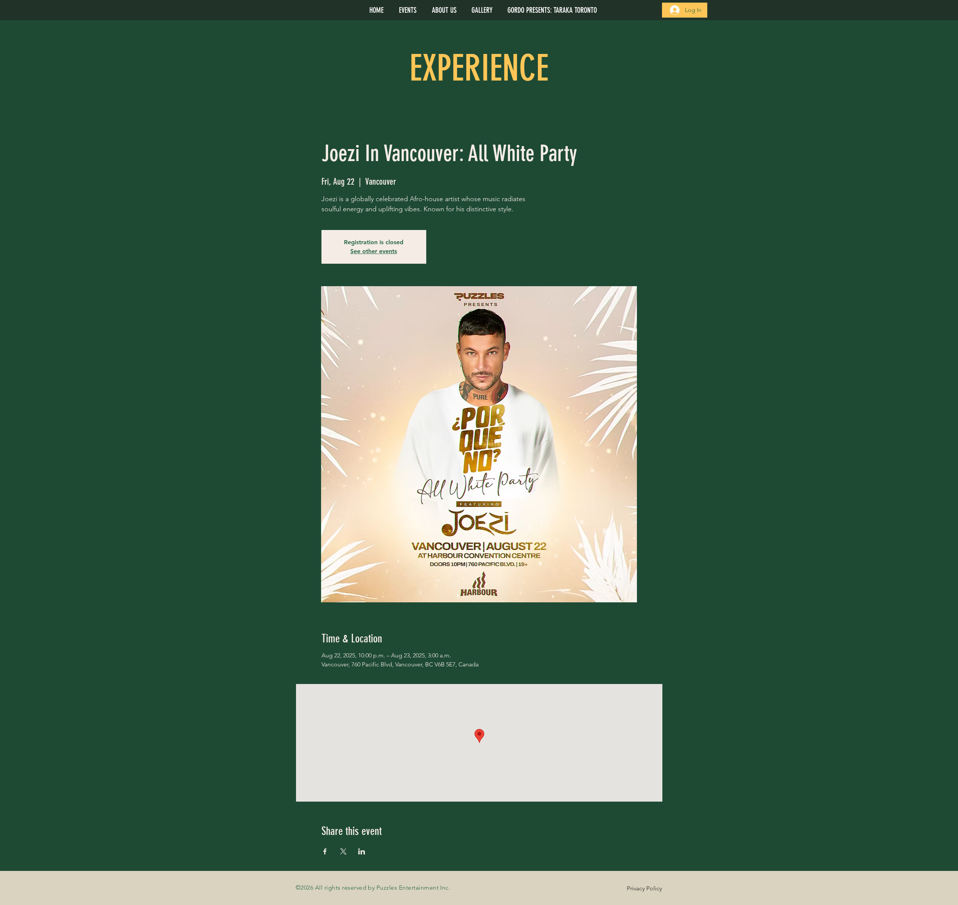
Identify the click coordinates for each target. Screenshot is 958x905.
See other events (373, 251)
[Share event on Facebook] (325, 851)
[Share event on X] (343, 851)
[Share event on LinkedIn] (361, 851)
